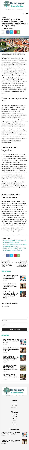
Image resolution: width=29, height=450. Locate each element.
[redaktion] (3, 28)
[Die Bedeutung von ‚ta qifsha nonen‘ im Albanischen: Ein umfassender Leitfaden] (23, 368)
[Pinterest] (15, 32)
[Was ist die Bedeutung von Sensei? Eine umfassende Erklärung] (23, 286)
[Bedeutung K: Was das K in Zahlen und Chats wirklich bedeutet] (23, 278)
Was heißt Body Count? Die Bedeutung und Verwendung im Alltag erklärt (7, 264)
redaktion (6, 28)
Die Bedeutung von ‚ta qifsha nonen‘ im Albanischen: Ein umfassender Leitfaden (10, 367)
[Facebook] (8, 32)
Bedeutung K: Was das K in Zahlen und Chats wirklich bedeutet (10, 277)
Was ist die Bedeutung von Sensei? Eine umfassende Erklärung (10, 285)
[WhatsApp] (18, 32)
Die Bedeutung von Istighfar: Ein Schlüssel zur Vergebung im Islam (10, 376)
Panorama (4, 17)
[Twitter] (11, 32)
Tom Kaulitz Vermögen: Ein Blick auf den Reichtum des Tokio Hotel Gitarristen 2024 (21, 264)
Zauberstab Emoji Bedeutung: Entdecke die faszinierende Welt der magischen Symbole (10, 294)
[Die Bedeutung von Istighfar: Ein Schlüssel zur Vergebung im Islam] (23, 377)
